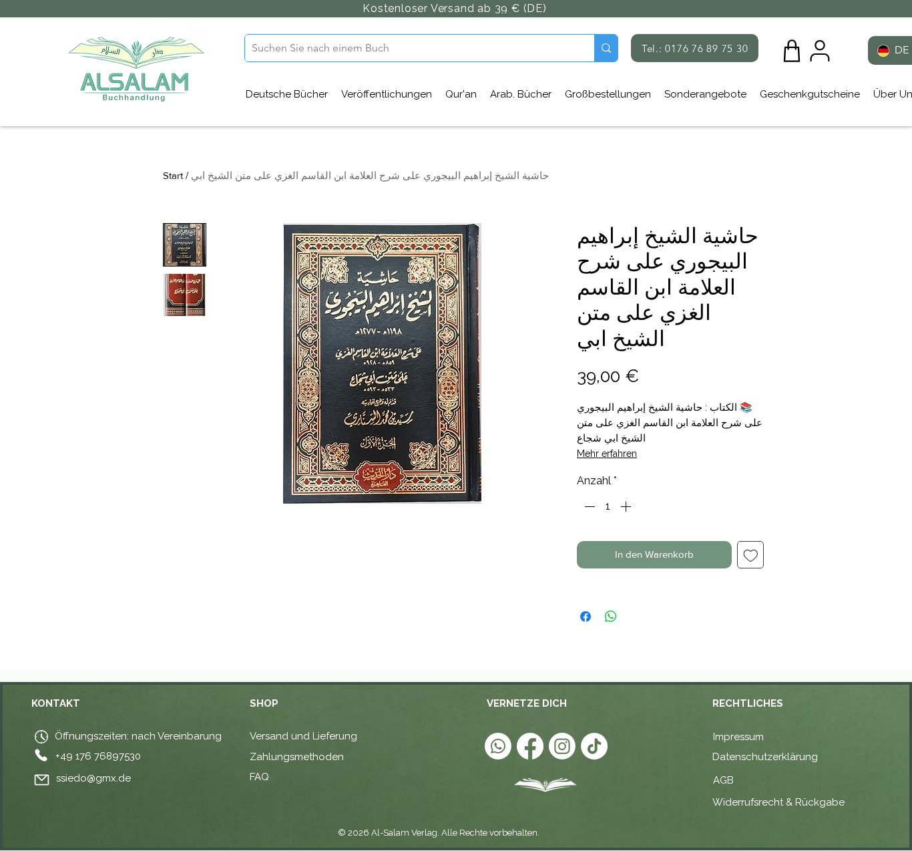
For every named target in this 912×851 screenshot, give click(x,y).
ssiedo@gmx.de (93, 778)
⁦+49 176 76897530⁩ (98, 756)
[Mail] (41, 780)
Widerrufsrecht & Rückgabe (778, 802)
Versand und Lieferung (303, 736)
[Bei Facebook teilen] (586, 617)
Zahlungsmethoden (297, 757)
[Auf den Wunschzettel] (750, 554)
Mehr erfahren (607, 453)
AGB (724, 780)
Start (173, 175)
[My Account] (820, 51)
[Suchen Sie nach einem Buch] (606, 48)
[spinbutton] (608, 506)
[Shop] (792, 51)
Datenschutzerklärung (765, 757)
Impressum (738, 737)
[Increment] (627, 506)
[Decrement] (588, 506)
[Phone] (41, 755)
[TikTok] (594, 746)
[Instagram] (562, 746)
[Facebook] (530, 746)
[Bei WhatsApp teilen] (611, 617)
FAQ (259, 777)
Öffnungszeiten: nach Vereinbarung (137, 736)
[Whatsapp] (498, 746)
